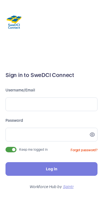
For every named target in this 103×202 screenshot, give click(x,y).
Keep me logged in (33, 149)
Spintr (68, 187)
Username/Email (20, 90)
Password (14, 120)
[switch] (10, 149)
